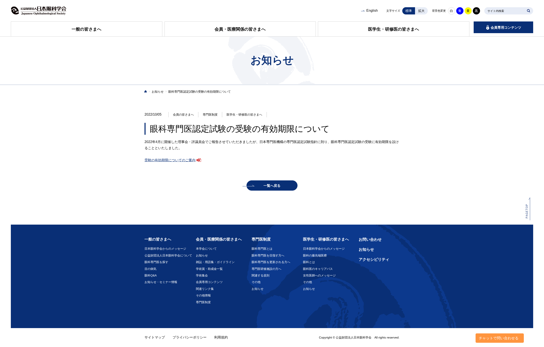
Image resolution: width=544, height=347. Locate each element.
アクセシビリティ (374, 259)
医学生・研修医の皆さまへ (393, 29)
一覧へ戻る (272, 185)
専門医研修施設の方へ (266, 269)
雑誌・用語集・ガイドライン (215, 262)
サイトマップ (154, 337)
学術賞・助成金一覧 (209, 269)
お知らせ (158, 91)
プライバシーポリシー (190, 337)
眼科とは (309, 262)
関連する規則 (260, 275)
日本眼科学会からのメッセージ (165, 248)
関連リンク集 (205, 288)
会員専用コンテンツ (506, 27)
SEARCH (528, 10)
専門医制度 (203, 302)
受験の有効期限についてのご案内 (170, 160)
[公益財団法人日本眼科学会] (39, 10)
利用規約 (221, 337)
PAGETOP (528, 209)
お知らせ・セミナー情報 (160, 282)
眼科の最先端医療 (315, 255)
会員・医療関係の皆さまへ (240, 29)
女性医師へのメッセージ (319, 275)
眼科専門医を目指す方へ (268, 255)
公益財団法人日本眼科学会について (168, 255)
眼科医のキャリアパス (318, 269)
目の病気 (150, 269)
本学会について (206, 248)
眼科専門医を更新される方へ (271, 262)
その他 (256, 282)
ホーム (145, 92)
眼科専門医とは (262, 248)
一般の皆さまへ (86, 29)
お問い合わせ (370, 239)
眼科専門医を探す (156, 262)
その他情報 (203, 295)
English (372, 10)
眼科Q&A (150, 275)
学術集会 (202, 275)
